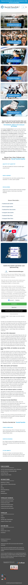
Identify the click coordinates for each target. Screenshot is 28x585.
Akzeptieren (14, 304)
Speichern (14, 307)
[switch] (8, 300)
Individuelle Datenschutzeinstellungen (14, 310)
